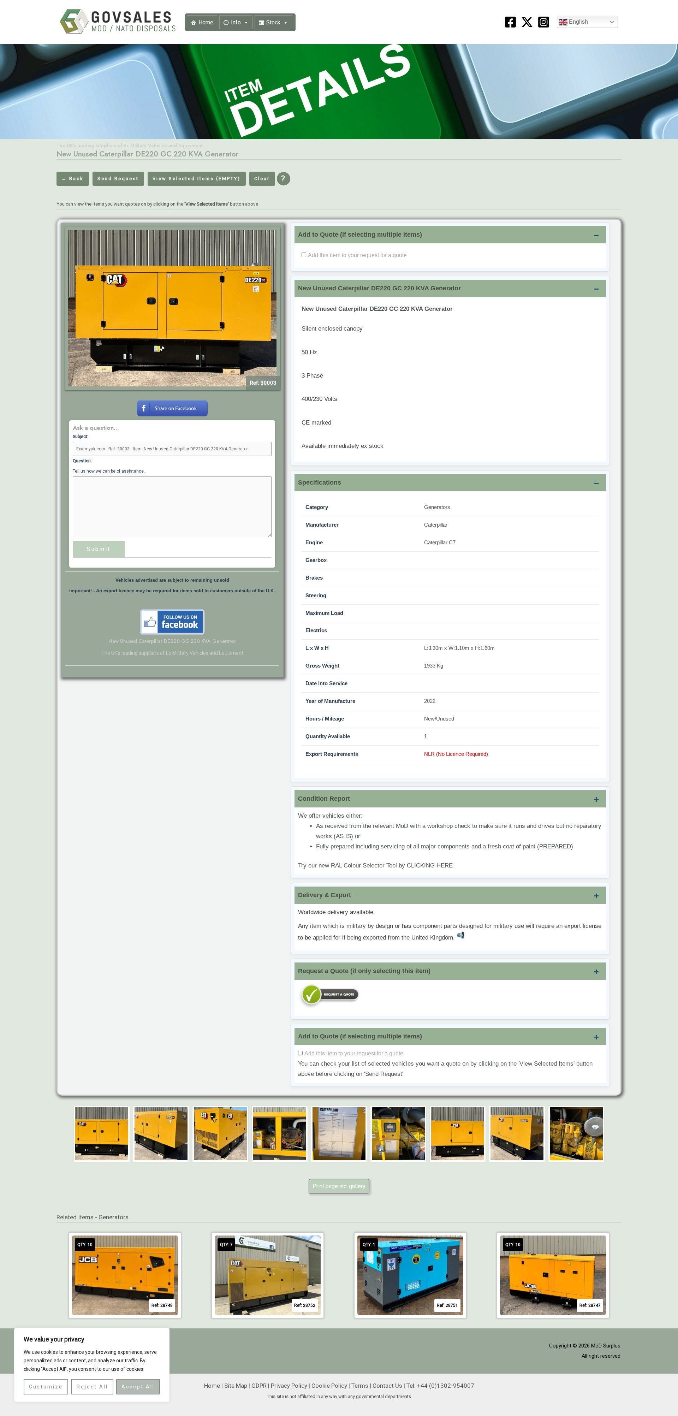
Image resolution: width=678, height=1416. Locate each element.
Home (205, 22)
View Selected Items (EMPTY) (196, 178)
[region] (92, 1365)
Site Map (235, 1385)
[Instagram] (543, 22)
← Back (72, 178)
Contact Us (387, 1385)
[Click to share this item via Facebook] (172, 407)
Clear (262, 178)
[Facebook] (510, 22)
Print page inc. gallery (339, 1186)
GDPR (259, 1385)
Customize (46, 1387)
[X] (527, 22)
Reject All (92, 1387)
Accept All (138, 1387)
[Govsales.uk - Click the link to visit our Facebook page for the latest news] (172, 621)
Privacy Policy (289, 1385)
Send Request (118, 178)
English (577, 22)
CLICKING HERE (430, 865)
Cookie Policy (329, 1385)
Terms (359, 1385)
